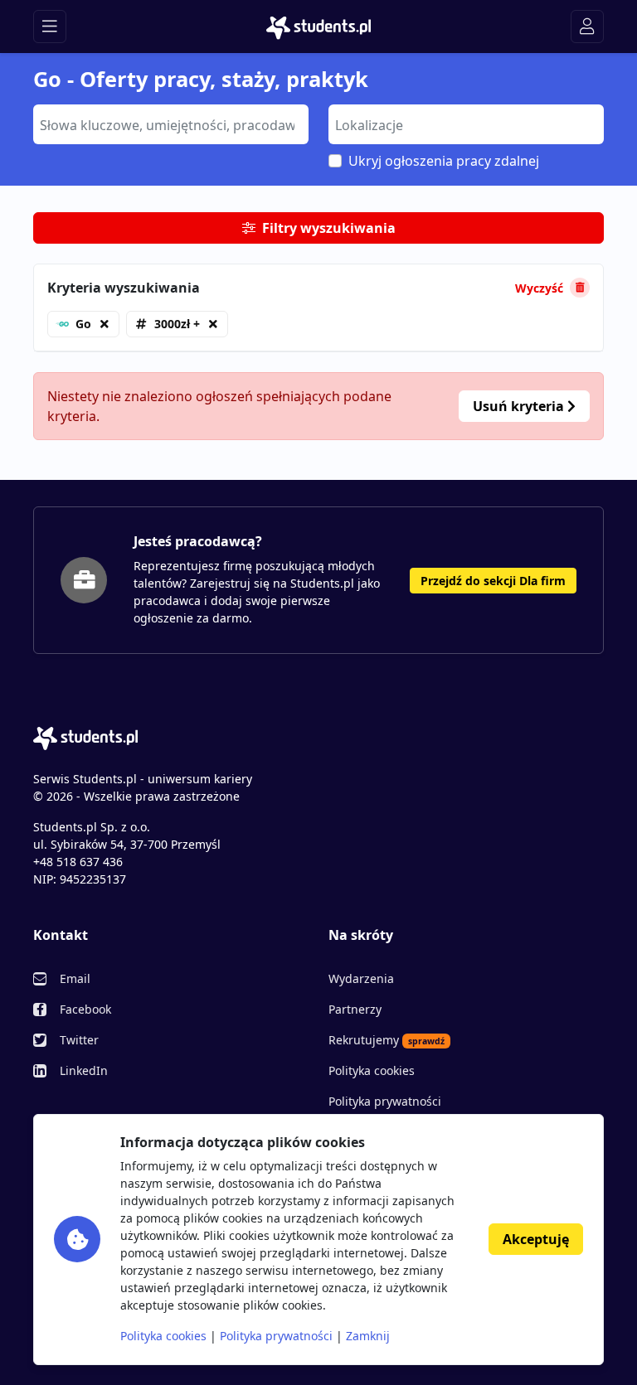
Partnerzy (355, 1009)
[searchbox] (169, 123)
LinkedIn (84, 1070)
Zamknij (368, 1336)
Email (75, 978)
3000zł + (177, 324)
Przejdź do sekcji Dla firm (493, 580)
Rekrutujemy (386, 1040)
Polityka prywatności (384, 1101)
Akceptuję (536, 1239)
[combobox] (171, 124)
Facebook (85, 1009)
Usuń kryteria (520, 406)
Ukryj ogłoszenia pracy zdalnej (443, 161)
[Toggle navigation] (49, 26)
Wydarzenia (361, 978)
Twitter (79, 1040)
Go (83, 324)
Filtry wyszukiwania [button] (329, 228)
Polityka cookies (371, 1070)
